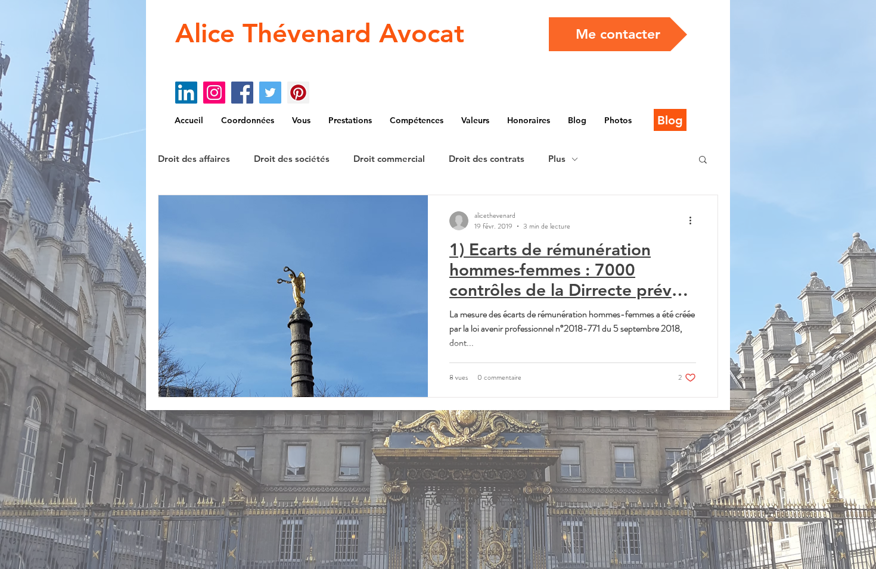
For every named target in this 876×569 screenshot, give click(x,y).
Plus (557, 159)
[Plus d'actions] (694, 221)
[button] (703, 160)
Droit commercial (389, 159)
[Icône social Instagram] (214, 93)
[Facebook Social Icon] (242, 93)
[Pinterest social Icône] (298, 93)
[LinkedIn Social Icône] (186, 93)
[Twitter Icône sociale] (270, 93)
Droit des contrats (486, 159)
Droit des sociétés (292, 159)
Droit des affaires (194, 159)
